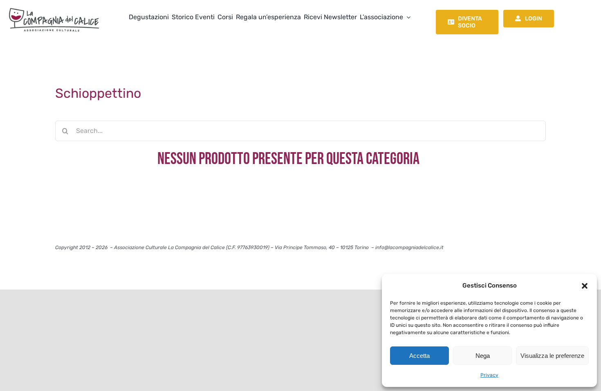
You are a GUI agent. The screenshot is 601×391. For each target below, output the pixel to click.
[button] (585, 286)
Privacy (489, 375)
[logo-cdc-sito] (54, 7)
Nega (482, 355)
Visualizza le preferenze (552, 355)
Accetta (419, 355)
